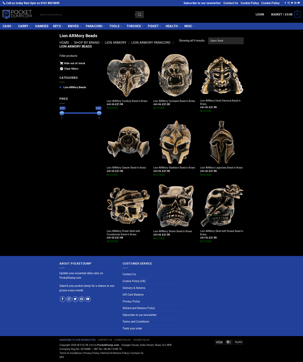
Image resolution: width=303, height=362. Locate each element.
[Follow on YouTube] (299, 3)
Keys (57, 26)
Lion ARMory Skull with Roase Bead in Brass (221, 233)
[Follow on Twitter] (292, 3)
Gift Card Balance (133, 294)
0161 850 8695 (50, 3)
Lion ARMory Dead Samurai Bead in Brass (220, 102)
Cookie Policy (250, 3)
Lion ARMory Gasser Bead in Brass (126, 167)
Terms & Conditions (70, 353)
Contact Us (230, 3)
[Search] (139, 14)
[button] (260, 14)
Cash (7, 26)
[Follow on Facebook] (285, 3)
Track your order (132, 328)
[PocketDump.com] (17, 14)
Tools (114, 26)
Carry (23, 26)
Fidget (153, 26)
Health (172, 26)
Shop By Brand (87, 42)
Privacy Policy (131, 301)
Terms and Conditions (136, 321)
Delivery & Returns (134, 288)
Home (64, 42)
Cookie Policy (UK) (134, 281)
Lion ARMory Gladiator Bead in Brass (174, 167)
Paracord (94, 26)
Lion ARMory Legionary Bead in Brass (221, 167)
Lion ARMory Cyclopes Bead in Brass (174, 101)
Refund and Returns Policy (139, 308)
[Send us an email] (295, 3)
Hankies (41, 26)
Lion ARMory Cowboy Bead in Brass (127, 101)
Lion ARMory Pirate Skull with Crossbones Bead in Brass (123, 233)
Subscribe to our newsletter (202, 3)
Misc (188, 26)
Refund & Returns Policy (115, 353)
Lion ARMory (115, 42)
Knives (73, 26)
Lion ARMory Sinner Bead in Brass (172, 231)
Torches (133, 26)
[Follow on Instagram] (289, 3)
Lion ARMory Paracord (150, 42)
